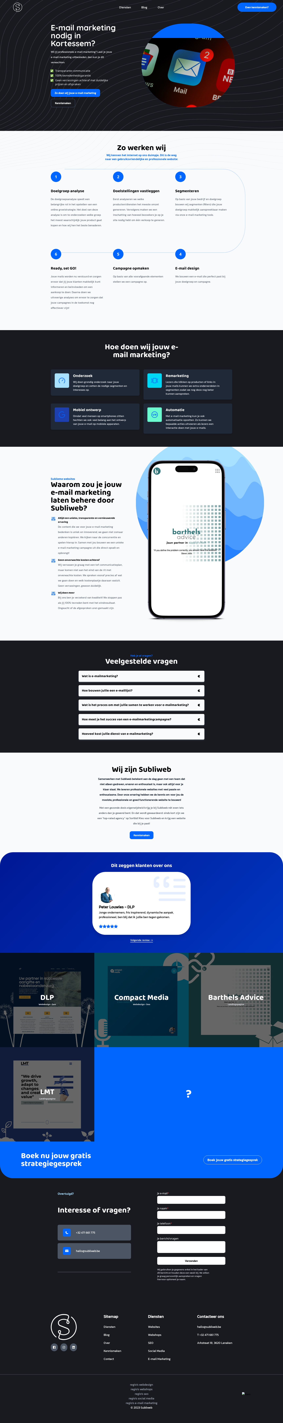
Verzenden (191, 1261)
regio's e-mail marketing (141, 1403)
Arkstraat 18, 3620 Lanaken (214, 1343)
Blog (144, 7)
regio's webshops (141, 1389)
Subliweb (146, 1407)
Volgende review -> (141, 940)
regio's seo (141, 1394)
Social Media (156, 1351)
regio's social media (141, 1398)
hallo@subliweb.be (88, 1251)
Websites (154, 1327)
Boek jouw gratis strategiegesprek (233, 1159)
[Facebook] (54, 1347)
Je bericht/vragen (168, 1238)
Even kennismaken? (257, 7)
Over (161, 7)
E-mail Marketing (159, 1359)
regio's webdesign (141, 1384)
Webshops (154, 1335)
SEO (150, 1343)
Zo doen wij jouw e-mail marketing (75, 93)
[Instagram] (63, 1347)
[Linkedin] (73, 1347)
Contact (109, 1359)
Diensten (125, 7)
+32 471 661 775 (85, 1232)
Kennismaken (63, 103)
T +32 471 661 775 (208, 1335)
